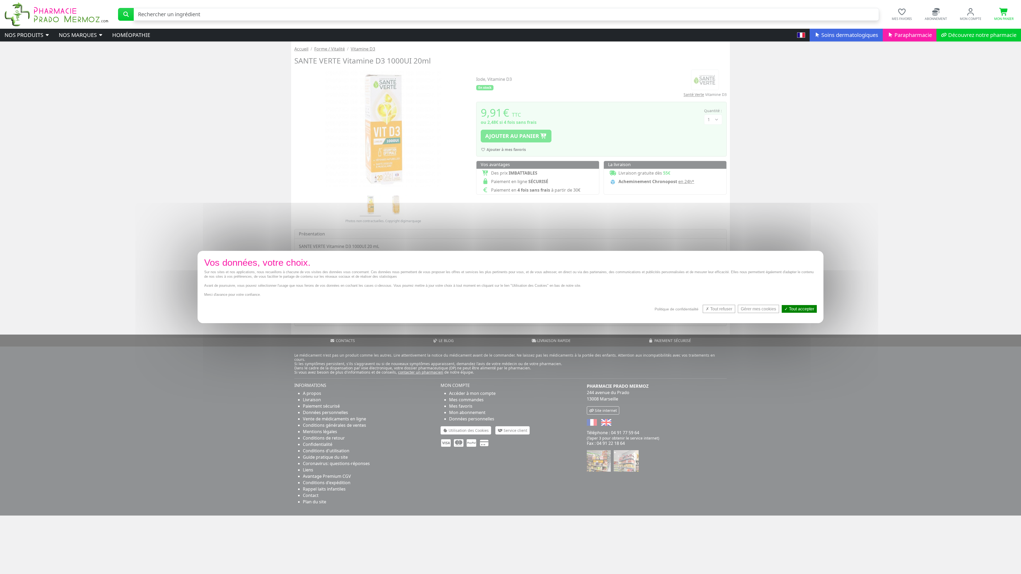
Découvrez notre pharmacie (981, 35)
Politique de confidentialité (676, 309)
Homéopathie (131, 35)
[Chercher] (126, 14)
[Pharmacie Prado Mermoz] (56, 14)
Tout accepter (801, 309)
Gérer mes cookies (758, 309)
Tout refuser (720, 309)
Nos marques (78, 35)
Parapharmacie (912, 35)
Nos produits (25, 35)
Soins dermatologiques (849, 35)
